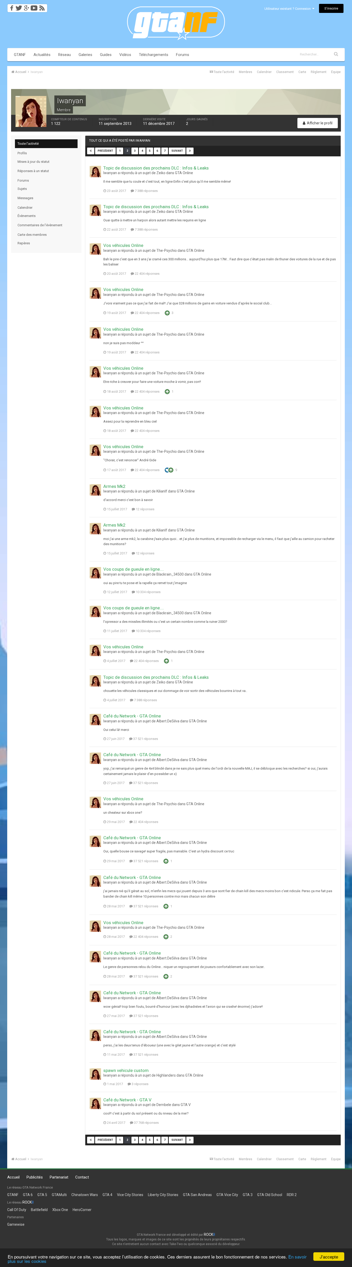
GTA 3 (248, 1195)
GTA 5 (42, 1195)
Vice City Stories (130, 1195)
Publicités (35, 1177)
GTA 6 (28, 1195)
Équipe (336, 72)
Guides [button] (106, 54)
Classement (285, 72)
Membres (245, 72)
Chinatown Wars (84, 1195)
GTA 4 (107, 1195)
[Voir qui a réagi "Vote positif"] (167, 313)
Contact (82, 1177)
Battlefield (39, 1210)
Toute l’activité (28, 144)
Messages (25, 198)
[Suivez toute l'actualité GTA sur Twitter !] (18, 7)
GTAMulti (59, 1195)
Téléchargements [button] (153, 54)
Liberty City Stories (163, 1195)
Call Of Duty (16, 1210)
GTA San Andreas (197, 1195)
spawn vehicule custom (126, 1070)
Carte (302, 72)
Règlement (318, 72)
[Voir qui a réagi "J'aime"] (167, 470)
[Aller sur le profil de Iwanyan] (95, 171)
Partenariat (59, 1177)
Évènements (27, 216)
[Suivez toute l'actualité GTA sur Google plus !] (26, 7)
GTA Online (184, 173)
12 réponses (144, 509)
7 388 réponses (146, 191)
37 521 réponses (145, 739)
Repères (24, 243)
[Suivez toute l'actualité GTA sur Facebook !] (10, 7)
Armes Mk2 (114, 486)
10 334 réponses (148, 592)
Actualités (42, 54)
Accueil (13, 1177)
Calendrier (264, 72)
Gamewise (15, 1224)
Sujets (22, 189)
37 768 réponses (146, 1123)
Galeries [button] (85, 54)
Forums (182, 54)
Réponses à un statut (33, 171)
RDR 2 (292, 1195)
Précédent (105, 150)
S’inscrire (331, 8)
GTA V (186, 1105)
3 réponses (139, 1084)
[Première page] (90, 151)
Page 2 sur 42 (208, 150)
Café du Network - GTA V (127, 1099)
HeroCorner (82, 1210)
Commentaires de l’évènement (40, 225)
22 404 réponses (147, 274)
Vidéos (125, 54)
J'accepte (329, 1256)
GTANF (20, 54)
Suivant (177, 150)
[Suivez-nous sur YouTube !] (34, 7)
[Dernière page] (190, 151)
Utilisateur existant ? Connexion (288, 9)
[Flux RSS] (42, 7)
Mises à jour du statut (33, 162)
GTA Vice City (227, 1195)
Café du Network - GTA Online (132, 716)
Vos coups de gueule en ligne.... (133, 569)
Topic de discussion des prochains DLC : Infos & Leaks (156, 168)
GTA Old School (269, 1195)
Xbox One (60, 1210)
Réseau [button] (64, 54)
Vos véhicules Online (123, 245)
